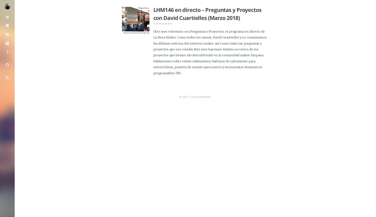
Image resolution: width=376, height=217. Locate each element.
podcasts (167, 23)
